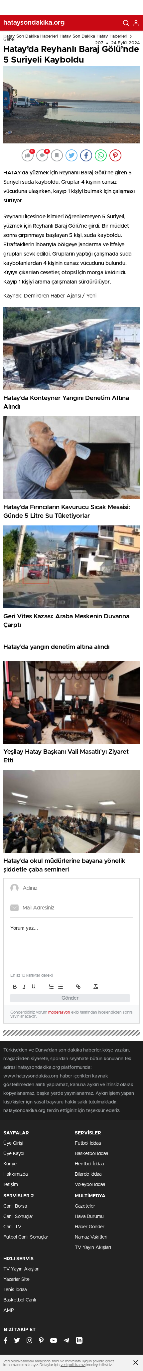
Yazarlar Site (16, 1279)
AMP (8, 1310)
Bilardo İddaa (88, 1174)
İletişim (10, 1184)
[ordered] (51, 987)
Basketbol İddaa (91, 1153)
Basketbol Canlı (19, 1300)
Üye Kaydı (13, 1153)
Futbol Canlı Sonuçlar (25, 1237)
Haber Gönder (89, 1227)
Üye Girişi (13, 1143)
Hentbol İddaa (89, 1164)
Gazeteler (85, 1206)
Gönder (70, 998)
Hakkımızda (15, 1174)
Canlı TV (12, 1227)
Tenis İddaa (15, 1289)
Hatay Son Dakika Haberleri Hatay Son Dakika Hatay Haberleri (65, 36)
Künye (10, 1164)
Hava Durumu (89, 1216)
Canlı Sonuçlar (18, 1216)
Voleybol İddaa (90, 1184)
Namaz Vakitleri (91, 1237)
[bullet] (60, 987)
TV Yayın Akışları (93, 1247)
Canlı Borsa (15, 1206)
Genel (9, 39)
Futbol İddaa (88, 1143)
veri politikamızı (73, 1365)
